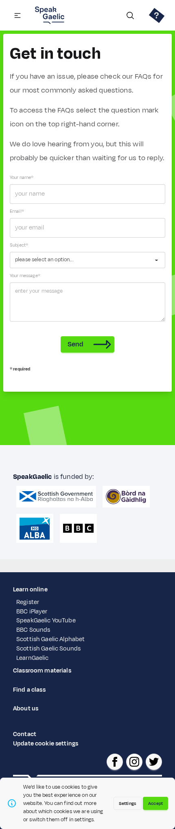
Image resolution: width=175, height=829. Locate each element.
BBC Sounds (33, 630)
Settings (127, 803)
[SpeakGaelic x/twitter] (154, 762)
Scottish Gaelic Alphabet (50, 639)
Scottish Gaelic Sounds (48, 648)
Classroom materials (42, 670)
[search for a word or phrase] (130, 15)
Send (76, 344)
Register (27, 602)
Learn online (30, 589)
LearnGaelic (32, 658)
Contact (24, 734)
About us (25, 708)
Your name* (21, 177)
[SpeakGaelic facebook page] (115, 762)
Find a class (29, 690)
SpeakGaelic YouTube (46, 620)
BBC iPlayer (32, 611)
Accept (155, 803)
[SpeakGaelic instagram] (134, 762)
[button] (17, 15)
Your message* (25, 275)
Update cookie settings (45, 743)
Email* (17, 211)
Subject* (19, 245)
